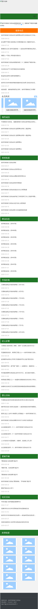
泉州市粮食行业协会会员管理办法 (11, 169)
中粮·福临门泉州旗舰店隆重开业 (11, 501)
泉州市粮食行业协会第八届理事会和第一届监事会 (16, 135)
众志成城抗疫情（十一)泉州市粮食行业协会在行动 (16, 434)
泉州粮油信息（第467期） (9, 223)
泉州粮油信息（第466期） (9, 230)
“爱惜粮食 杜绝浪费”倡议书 (9, 461)
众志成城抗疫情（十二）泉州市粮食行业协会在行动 (17, 427)
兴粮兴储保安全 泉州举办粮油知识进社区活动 (15, 522)
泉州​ (15, 602)
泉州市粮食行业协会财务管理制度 (11, 183)
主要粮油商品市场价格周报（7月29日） (13, 298)
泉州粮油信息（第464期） (9, 244)
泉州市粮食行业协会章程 (8, 162)
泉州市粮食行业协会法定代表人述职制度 (13, 203)
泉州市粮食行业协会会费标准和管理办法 (13, 176)
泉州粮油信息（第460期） (9, 271)
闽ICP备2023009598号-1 (9, 604)
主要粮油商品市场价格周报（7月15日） (13, 312)
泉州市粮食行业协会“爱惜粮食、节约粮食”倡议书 (16, 481)
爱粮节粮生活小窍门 (7, 488)
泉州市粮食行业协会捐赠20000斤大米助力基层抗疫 (17, 420)
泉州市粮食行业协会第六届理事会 (11, 149)
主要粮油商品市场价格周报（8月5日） (13, 291)
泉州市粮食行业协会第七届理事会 (11, 142)
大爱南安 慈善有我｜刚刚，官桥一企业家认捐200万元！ (18, 345)
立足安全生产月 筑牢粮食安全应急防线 (13, 69)
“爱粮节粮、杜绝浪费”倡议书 (10, 468)
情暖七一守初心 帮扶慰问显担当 (11, 55)
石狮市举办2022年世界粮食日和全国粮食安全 (15, 508)
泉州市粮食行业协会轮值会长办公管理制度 (14, 189)
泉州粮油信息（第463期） (9, 250)
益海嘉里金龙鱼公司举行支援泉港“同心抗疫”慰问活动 (17, 359)
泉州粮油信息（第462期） (9, 257)
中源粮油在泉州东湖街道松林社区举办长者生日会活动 (17, 400)
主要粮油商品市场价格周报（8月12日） (13, 284)
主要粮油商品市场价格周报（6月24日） (13, 332)
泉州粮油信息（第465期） (9, 237)
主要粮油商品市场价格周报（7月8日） (13, 318)
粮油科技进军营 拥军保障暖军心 (11, 76)
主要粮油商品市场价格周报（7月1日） (12, 325)
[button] (16, 24)
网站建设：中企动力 (7, 602)
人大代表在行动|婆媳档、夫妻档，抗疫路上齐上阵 (16, 440)
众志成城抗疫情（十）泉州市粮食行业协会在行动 (16, 447)
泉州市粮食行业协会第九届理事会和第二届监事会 (16, 128)
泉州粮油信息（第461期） (9, 264)
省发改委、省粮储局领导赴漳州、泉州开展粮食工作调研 (18, 89)
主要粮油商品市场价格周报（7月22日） (13, 305)
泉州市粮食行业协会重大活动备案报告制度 (14, 210)
